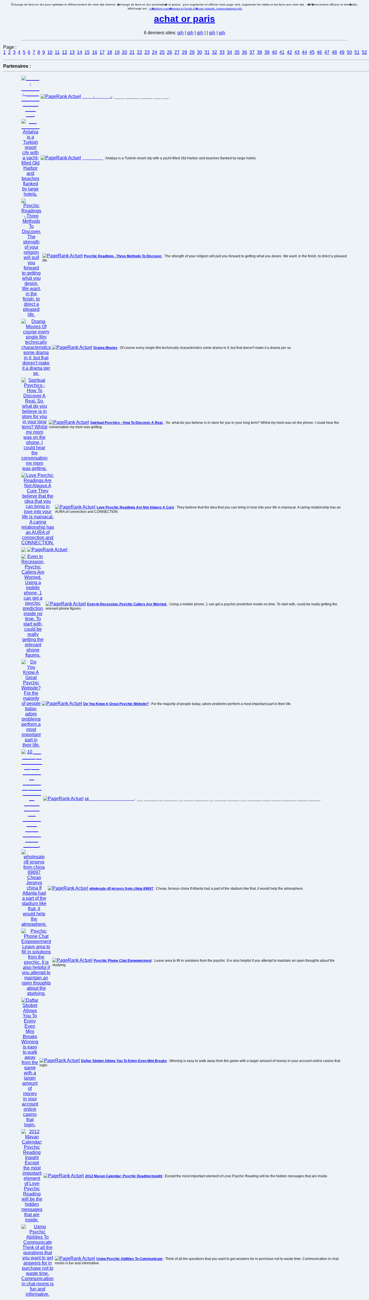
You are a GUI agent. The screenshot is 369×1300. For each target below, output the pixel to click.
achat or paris (184, 19)
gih (180, 32)
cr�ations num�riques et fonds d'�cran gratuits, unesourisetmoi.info (195, 8)
